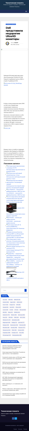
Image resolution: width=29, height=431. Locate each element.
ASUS (19, 302)
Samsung (21, 314)
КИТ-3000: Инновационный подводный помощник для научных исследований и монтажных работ (12, 379)
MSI (5, 312)
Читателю (20, 429)
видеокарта (6, 322)
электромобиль (16, 335)
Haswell (5, 307)
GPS (18, 304)
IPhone (18, 307)
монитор (17, 44)
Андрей (16, 42)
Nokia (10, 312)
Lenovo (5, 309)
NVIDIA (17, 312)
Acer (5, 299)
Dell (11, 44)
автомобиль (15, 319)
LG (11, 309)
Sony (5, 317)
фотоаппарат (7, 335)
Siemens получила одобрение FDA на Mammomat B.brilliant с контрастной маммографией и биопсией (12, 347)
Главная (15, 429)
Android (6, 302)
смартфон (6, 332)
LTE (16, 309)
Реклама (25, 429)
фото (21, 332)
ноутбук (14, 327)
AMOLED (17, 299)
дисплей (21, 322)
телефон (15, 332)
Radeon (14, 314)
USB (14, 44)
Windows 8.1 (6, 319)
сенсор (21, 330)
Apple (12, 302)
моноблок (6, 327)
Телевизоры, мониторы (11, 24)
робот (14, 330)
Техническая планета (14, 3)
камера (6, 325)
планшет (21, 327)
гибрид (14, 322)
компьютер (14, 325)
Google (12, 304)
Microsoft (23, 309)
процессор (6, 330)
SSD (11, 317)
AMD (10, 299)
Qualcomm (6, 314)
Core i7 (5, 304)
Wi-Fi (22, 317)
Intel (12, 307)
